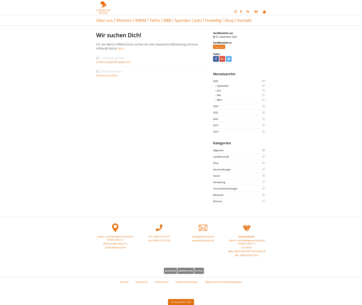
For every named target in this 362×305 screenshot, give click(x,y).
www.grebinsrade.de (203, 240)
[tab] (239, 81)
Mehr (121, 48)
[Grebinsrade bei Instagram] (235, 11)
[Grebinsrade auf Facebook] (241, 11)
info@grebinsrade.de (203, 236)
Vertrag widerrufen (181, 302)
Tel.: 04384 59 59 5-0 (159, 236)
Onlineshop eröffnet (107, 75)
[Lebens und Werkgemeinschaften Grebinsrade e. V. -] (103, 13)
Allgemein (219, 46)
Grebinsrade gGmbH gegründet (113, 62)
